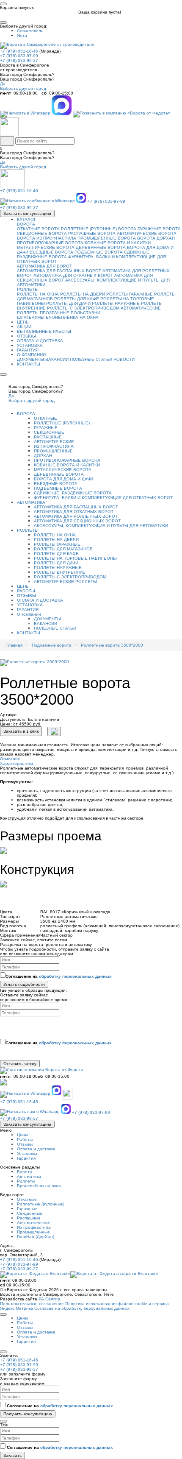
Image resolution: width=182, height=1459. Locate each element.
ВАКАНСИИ (57, 359)
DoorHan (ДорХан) (35, 1236)
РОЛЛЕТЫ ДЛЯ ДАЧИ (68, 303)
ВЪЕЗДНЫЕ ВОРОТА (51, 252)
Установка (27, 1153)
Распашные (29, 1218)
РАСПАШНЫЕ (48, 437)
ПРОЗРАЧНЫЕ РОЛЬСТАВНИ (70, 312)
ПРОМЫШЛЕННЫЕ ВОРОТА (106, 238)
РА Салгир (49, 1299)
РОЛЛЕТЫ (28, 289)
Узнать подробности (24, 984)
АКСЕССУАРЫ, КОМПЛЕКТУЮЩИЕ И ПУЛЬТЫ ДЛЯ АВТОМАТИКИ (101, 525)
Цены (22, 1135)
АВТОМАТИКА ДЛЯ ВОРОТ (44, 266)
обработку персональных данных (75, 976)
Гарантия (26, 1158)
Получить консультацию (27, 1414)
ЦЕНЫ (23, 322)
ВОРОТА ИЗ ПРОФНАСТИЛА (46, 238)
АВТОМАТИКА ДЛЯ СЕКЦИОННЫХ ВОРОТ (77, 521)
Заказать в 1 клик (21, 731)
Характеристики (16, 763)
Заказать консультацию (27, 213)
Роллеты (26, 1181)
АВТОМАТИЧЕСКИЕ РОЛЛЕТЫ (65, 581)
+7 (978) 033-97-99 (19, 55)
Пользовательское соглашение (32, 1303)
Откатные (27, 1199)
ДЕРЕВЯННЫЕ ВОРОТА (101, 247)
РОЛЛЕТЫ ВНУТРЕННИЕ (59, 572)
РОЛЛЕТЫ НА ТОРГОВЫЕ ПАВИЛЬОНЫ (75, 558)
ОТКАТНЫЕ (45, 418)
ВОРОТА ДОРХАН (156, 238)
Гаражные (27, 1208)
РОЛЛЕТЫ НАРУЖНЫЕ (116, 303)
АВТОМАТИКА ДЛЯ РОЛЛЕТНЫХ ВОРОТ (76, 516)
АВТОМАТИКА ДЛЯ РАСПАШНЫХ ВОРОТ (59, 270)
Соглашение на (59, 976)
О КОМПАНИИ (31, 354)
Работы (25, 1139)
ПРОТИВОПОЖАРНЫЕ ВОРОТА (50, 242)
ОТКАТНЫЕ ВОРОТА (38, 228)
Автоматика (29, 1176)
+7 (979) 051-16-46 (19, 51)
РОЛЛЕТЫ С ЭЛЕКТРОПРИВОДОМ (83, 308)
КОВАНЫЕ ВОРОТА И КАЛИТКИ (118, 242)
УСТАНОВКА (30, 345)
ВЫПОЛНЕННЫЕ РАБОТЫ (44, 331)
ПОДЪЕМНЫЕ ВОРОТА (98, 252)
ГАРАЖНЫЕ (46, 427)
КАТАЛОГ (26, 219)
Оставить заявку (19, 1063)
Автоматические (33, 1222)
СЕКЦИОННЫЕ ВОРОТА (42, 233)
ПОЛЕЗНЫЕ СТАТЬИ (91, 359)
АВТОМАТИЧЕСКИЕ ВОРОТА (146, 233)
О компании (29, 614)
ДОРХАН (43, 455)
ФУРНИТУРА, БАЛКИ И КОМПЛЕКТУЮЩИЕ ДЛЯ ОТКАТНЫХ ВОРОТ (103, 497)
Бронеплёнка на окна (39, 1185)
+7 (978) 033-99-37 (19, 60)
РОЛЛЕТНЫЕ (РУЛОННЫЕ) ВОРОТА (98, 228)
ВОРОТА (26, 224)
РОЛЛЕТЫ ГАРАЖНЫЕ (129, 294)
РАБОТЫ (26, 591)
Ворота (24, 1171)
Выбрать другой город (23, 88)
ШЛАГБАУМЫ (30, 317)
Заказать (12, 1455)
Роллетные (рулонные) (40, 1204)
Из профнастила (34, 1227)
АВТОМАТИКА (31, 502)
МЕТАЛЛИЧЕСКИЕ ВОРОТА (45, 247)
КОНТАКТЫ (28, 364)
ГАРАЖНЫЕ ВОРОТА (159, 228)
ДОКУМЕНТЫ (30, 359)
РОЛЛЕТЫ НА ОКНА (38, 294)
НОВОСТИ (124, 359)
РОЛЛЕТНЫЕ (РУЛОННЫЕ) (62, 423)
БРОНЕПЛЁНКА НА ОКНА (72, 317)
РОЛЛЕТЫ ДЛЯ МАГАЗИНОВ (63, 549)
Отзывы (25, 1144)
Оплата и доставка (36, 1149)
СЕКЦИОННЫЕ (49, 432)
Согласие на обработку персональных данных (82, 1308)
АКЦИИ (24, 326)
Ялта (22, 35)
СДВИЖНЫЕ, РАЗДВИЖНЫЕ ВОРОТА (73, 493)
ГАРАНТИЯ (28, 350)
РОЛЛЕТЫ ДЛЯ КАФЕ (76, 298)
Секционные (29, 1213)
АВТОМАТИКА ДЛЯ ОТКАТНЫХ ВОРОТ (73, 275)
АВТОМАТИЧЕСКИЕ (54, 441)
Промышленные (33, 1232)
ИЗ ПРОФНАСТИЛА (54, 446)
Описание (10, 758)
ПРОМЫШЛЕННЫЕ (53, 451)
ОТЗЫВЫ (26, 336)
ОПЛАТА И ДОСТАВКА (40, 340)
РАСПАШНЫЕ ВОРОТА (92, 233)
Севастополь (30, 30)
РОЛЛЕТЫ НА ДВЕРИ (82, 294)
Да (3, 83)
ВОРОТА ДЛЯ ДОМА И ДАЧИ (63, 479)
